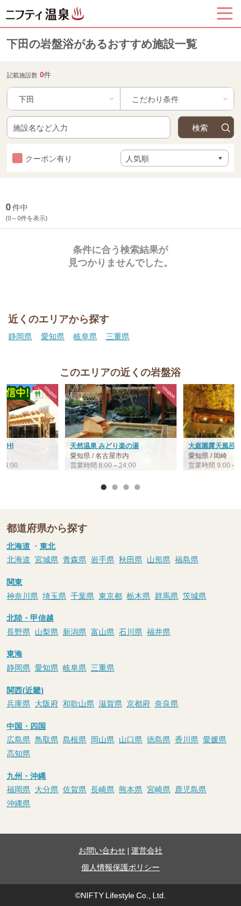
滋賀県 (110, 703)
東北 (47, 545)
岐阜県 (85, 335)
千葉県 (82, 595)
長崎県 (102, 788)
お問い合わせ (102, 850)
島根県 (74, 739)
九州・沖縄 (26, 775)
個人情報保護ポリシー (120, 866)
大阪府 (46, 703)
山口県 (130, 739)
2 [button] (115, 487)
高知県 (18, 753)
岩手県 (102, 559)
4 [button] (137, 487)
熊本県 (130, 788)
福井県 (158, 631)
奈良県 (166, 703)
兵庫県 (18, 703)
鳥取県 (46, 739)
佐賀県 (74, 788)
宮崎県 (158, 788)
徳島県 (158, 739)
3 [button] (126, 487)
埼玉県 (54, 595)
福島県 (186, 559)
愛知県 (52, 335)
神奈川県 (22, 595)
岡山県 (102, 739)
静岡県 (20, 335)
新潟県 (74, 631)
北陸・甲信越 (30, 617)
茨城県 (194, 595)
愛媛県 (214, 739)
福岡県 (18, 788)
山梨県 (46, 631)
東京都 (110, 595)
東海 (14, 653)
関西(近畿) (25, 689)
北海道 (18, 545)
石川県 (130, 631)
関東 (14, 581)
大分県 (46, 788)
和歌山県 (78, 703)
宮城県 (46, 559)
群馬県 (166, 595)
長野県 (18, 631)
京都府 (138, 703)
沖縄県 (18, 802)
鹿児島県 (190, 788)
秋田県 (130, 559)
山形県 (158, 559)
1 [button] (103, 487)
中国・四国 (26, 725)
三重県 (117, 335)
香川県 (186, 739)
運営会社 (147, 850)
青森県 (74, 559)
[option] (120, 428)
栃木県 (138, 595)
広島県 (18, 739)
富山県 (102, 631)
